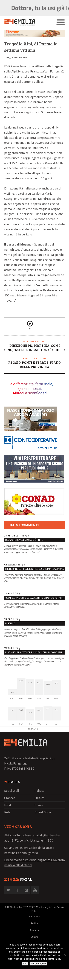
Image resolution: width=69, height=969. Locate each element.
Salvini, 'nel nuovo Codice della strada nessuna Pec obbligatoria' (29, 850)
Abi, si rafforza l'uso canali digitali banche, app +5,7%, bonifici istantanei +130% (32, 838)
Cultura (39, 797)
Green (38, 805)
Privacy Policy (48, 907)
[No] (64, 954)
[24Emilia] (27, 22)
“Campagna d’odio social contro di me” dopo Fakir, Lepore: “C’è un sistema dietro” (35, 598)
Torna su (33, 729)
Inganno (10, 623)
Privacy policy (38, 963)
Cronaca (9, 797)
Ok (24, 963)
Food (7, 805)
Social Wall (11, 790)
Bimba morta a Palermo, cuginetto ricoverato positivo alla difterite (34, 862)
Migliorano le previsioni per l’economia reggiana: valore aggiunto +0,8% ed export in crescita (35, 569)
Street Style (42, 812)
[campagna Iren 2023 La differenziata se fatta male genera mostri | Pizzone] (34, 36)
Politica (39, 790)
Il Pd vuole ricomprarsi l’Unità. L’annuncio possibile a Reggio (35, 652)
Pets (7, 812)
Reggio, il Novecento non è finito (24, 540)
